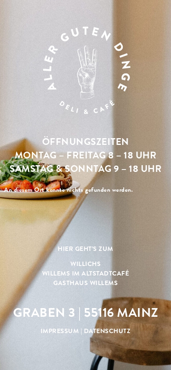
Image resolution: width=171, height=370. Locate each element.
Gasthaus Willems (85, 282)
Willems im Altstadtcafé (85, 273)
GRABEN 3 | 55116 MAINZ (85, 312)
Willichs (85, 263)
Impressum (60, 330)
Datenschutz (107, 330)
